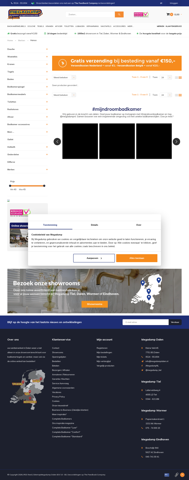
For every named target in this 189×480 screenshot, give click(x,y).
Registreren (102, 348)
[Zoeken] (119, 14)
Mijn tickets (102, 357)
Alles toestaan (136, 258)
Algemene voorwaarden (63, 388)
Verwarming (92, 26)
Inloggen (174, 3)
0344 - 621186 (152, 399)
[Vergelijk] (161, 3)
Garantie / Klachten (61, 379)
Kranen (49, 26)
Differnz (11, 162)
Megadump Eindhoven (155, 439)
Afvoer (58, 26)
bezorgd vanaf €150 (23, 33)
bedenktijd (57, 33)
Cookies (56, 401)
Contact (55, 348)
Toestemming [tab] (50, 225)
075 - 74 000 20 (153, 428)
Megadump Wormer (154, 410)
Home (10, 40)
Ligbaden (79, 26)
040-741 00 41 (152, 457)
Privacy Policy (58, 396)
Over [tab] (138, 225)
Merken (160, 26)
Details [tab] (94, 225)
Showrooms (57, 352)
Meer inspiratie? (59, 414)
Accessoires (119, 26)
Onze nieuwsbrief (60, 405)
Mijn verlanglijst (104, 361)
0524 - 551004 (20, 3)
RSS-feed (28, 475)
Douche (31, 26)
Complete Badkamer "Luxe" (64, 427)
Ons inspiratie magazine (63, 423)
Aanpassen (92, 258)
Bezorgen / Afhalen (61, 370)
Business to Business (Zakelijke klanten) (70, 410)
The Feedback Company (94, 475)
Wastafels (106, 26)
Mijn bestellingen (104, 352)
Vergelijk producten (105, 365)
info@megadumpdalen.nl (157, 361)
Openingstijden (59, 357)
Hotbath (11, 147)
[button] (80, 141)
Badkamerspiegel (16, 87)
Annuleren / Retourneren (63, 374)
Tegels (40, 26)
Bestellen (56, 361)
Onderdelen (13, 154)
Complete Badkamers (62, 419)
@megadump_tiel (153, 370)
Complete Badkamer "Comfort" (66, 432)
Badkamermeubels (16, 26)
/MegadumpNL (152, 365)
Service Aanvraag (60, 383)
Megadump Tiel (151, 381)
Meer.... (131, 26)
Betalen (55, 365)
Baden (10, 79)
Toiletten (69, 26)
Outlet (10, 139)
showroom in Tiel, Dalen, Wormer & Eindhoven (104, 33)
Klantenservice (174, 26)
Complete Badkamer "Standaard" (67, 436)
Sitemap (37, 475)
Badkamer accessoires (18, 124)
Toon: (155, 77)
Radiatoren (12, 109)
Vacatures (56, 392)
